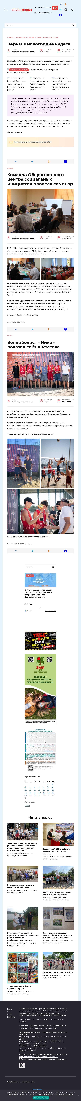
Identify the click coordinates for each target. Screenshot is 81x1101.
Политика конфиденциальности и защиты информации (43, 1059)
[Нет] (78, 1095)
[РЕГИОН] (40, 586)
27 (39, 795)
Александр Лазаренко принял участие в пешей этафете (57, 893)
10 (26, 790)
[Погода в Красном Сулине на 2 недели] (50, 611)
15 (48, 790)
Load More (40, 560)
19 (35, 792)
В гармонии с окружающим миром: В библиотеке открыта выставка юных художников (57, 935)
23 (53, 792)
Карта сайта (9, 1010)
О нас (9, 1014)
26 (35, 795)
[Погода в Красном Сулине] (40, 609)
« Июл (27, 806)
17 (25, 792)
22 (48, 792)
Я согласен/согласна (41, 1098)
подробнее (49, 1092)
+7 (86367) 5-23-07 (43, 7)
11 (30, 790)
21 (44, 792)
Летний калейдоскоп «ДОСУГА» (58, 972)
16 (53, 790)
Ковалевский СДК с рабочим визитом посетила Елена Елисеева (56, 851)
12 (35, 790)
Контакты (11, 1017)
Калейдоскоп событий (19, 69)
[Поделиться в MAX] (65, 161)
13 (39, 790)
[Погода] (28, 610)
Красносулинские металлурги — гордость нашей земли (22, 886)
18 (30, 792)
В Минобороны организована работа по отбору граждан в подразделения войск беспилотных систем (38, 593)
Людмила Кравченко (16, 322)
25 (30, 795)
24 (26, 795)
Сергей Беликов (25, 544)
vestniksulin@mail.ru (43, 13)
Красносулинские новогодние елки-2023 (32, 142)
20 (39, 792)
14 (44, 790)
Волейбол (12, 544)
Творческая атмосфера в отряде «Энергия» (19, 987)
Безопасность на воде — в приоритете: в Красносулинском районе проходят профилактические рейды (22, 936)
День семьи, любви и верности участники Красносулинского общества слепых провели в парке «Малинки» (22, 846)
